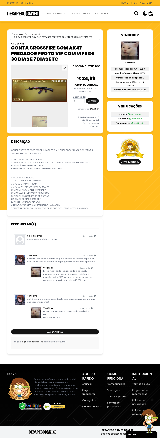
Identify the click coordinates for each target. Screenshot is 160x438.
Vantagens (113, 390)
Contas (38, 34)
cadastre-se (36, 341)
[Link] (98, 108)
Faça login (146, 3)
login (24, 341)
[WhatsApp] (93, 108)
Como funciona (116, 384)
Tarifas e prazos (116, 396)
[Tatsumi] (20, 260)
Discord (12, 3)
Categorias (80, 13)
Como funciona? (130, 161)
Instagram (27, 3)
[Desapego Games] (25, 13)
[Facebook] (91, 108)
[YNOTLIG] (36, 272)
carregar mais (55, 331)
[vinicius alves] (20, 240)
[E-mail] (95, 108)
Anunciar (101, 13)
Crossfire (29, 34)
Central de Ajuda (92, 406)
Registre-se (129, 3)
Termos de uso (141, 384)
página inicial (57, 13)
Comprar (92, 100)
